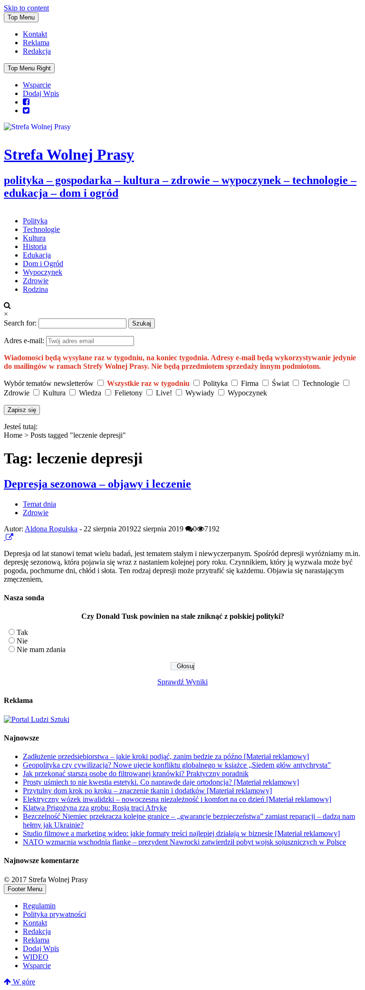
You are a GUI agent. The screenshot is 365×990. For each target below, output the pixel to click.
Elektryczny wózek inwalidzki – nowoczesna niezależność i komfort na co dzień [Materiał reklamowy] (177, 799)
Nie (22, 641)
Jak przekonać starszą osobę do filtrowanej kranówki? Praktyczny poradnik (136, 773)
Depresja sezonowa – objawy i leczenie (97, 484)
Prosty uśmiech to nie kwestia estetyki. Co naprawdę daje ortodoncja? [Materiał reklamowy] (161, 782)
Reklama (36, 42)
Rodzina (35, 289)
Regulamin (39, 906)
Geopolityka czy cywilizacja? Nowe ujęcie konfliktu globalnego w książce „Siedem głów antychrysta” (177, 765)
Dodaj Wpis (41, 93)
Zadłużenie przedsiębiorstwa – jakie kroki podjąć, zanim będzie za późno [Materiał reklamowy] (166, 756)
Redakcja (37, 51)
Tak (22, 632)
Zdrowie (35, 281)
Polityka (35, 221)
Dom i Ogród (43, 264)
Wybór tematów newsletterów (49, 383)
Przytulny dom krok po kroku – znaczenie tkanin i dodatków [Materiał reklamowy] (147, 791)
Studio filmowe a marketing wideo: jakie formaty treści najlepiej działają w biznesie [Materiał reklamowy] (181, 833)
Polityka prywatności (54, 914)
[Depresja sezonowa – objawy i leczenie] (5, 537)
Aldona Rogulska (51, 529)
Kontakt (35, 34)
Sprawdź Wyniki (182, 682)
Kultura (34, 238)
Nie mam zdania (41, 649)
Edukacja (37, 255)
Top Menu (21, 17)
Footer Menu (25, 889)
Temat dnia (39, 504)
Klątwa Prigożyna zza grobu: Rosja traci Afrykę (95, 808)
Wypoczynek (42, 272)
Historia (35, 246)
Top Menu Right (29, 68)
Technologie (41, 229)
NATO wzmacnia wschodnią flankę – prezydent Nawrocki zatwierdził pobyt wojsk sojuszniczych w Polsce (184, 842)
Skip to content (26, 8)
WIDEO (35, 957)
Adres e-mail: (25, 340)
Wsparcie (37, 85)
